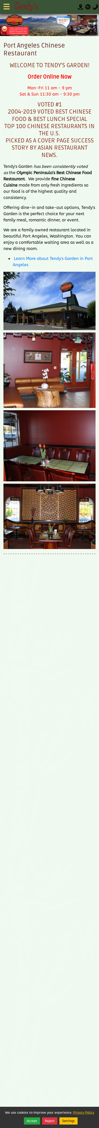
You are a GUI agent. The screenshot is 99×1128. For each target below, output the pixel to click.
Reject (50, 1121)
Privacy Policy (83, 1113)
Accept (32, 1121)
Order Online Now (49, 76)
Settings (68, 1121)
